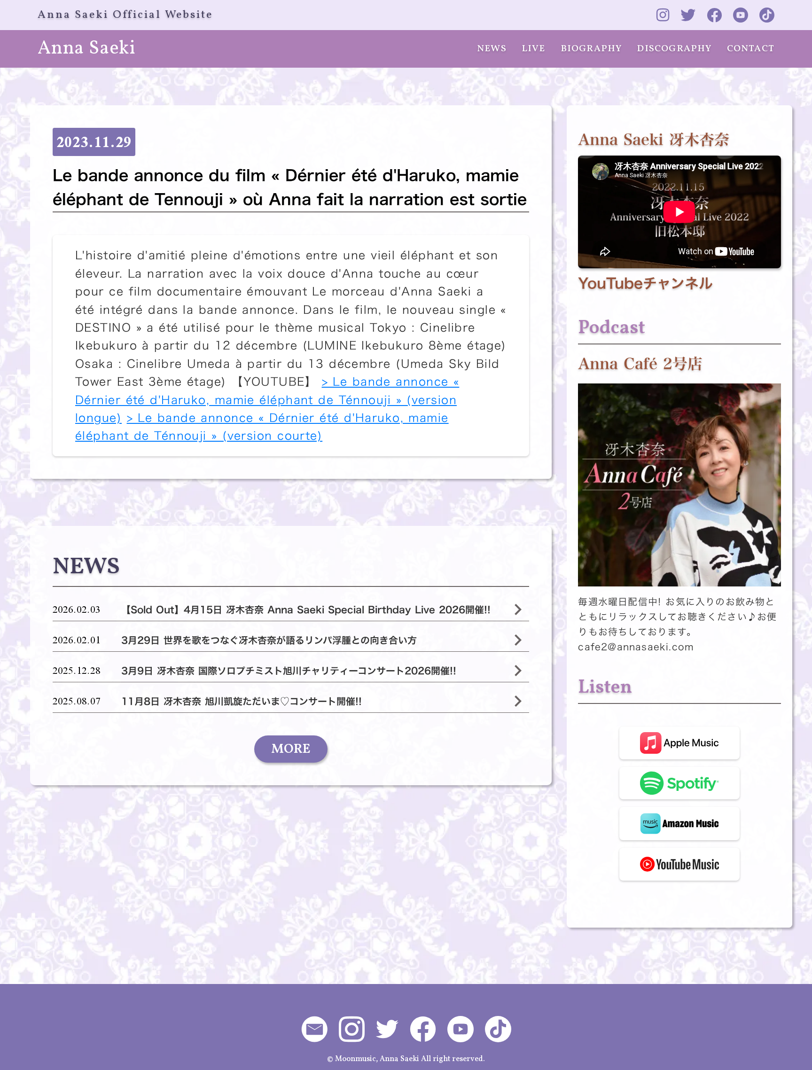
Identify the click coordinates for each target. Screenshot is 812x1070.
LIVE (534, 49)
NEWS (492, 49)
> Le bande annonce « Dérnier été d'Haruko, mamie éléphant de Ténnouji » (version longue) (267, 399)
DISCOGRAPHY (674, 49)
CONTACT (750, 49)
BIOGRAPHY (591, 49)
